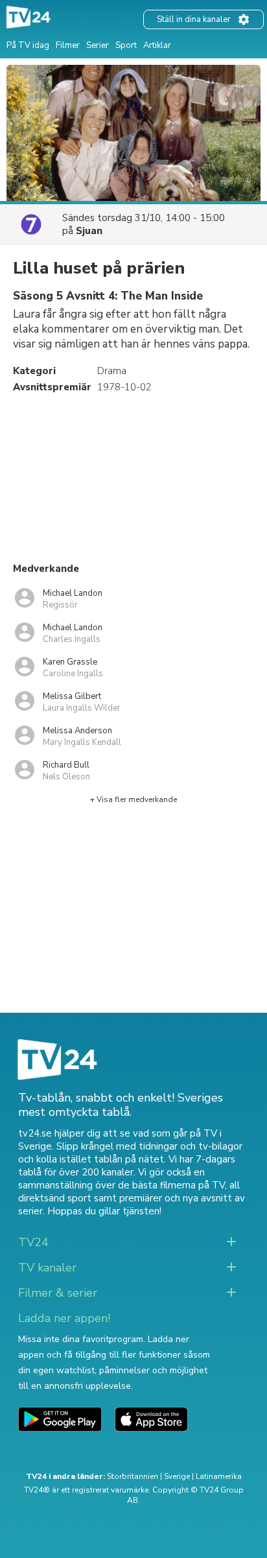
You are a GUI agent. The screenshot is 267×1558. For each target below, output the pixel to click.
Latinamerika (219, 1476)
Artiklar (157, 45)
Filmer (68, 45)
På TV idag (27, 45)
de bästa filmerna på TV (171, 1185)
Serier (97, 45)
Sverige (177, 1476)
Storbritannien (132, 1476)
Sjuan (89, 230)
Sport (126, 45)
